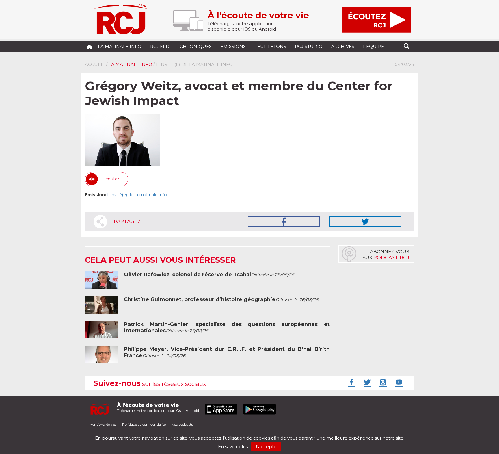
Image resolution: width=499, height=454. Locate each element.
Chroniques (196, 46)
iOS (247, 29)
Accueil (95, 64)
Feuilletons (270, 46)
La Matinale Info (119, 46)
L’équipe (373, 46)
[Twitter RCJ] (366, 382)
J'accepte (266, 446)
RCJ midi (160, 46)
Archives (342, 46)
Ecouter (111, 178)
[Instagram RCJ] (382, 382)
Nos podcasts (182, 424)
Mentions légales (102, 424)
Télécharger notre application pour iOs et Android (158, 407)
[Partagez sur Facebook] (284, 221)
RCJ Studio (309, 46)
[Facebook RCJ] (350, 382)
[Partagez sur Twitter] (365, 221)
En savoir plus (233, 446)
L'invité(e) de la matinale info (137, 194)
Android (267, 29)
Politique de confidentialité (144, 424)
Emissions (233, 46)
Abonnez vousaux (385, 254)
